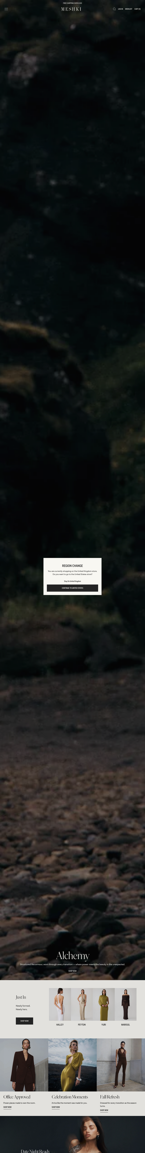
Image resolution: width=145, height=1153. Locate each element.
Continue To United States (72, 588)
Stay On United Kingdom (72, 581)
